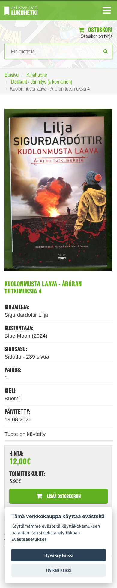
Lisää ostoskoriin (63, 496)
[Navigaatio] (106, 11)
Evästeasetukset (28, 539)
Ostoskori (99, 30)
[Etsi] (106, 51)
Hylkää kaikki (58, 570)
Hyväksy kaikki (58, 555)
